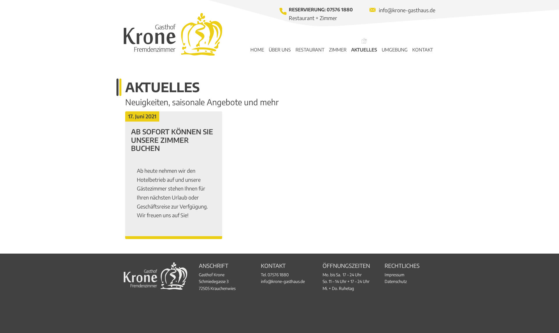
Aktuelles (364, 50)
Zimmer (337, 50)
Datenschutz (396, 281)
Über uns (280, 50)
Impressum (394, 274)
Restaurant (310, 50)
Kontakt (422, 50)
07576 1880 (340, 10)
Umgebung (395, 50)
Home (257, 50)
